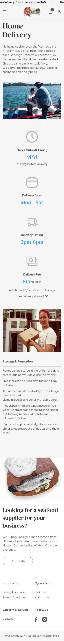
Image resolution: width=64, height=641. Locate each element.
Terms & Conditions (14, 597)
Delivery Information (14, 592)
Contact (8, 618)
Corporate (17, 561)
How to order (42, 597)
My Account (42, 592)
